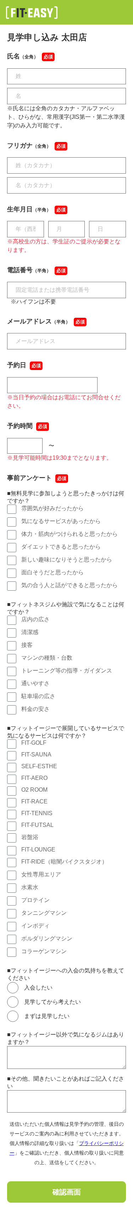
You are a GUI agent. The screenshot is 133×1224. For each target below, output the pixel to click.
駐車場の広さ (38, 696)
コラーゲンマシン (44, 951)
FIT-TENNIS (36, 813)
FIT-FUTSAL (37, 825)
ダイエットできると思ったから (61, 547)
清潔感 (29, 632)
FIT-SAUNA (36, 754)
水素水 (29, 887)
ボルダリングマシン (46, 938)
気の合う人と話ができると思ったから (69, 585)
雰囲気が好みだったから (52, 508)
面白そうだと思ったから (52, 572)
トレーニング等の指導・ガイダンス (66, 671)
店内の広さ (35, 619)
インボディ (35, 926)
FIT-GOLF (33, 743)
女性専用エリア (41, 874)
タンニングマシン (44, 913)
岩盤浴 (29, 837)
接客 (27, 645)
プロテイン (35, 900)
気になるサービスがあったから (61, 521)
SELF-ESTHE (39, 766)
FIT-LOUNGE (38, 849)
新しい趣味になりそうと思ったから (66, 559)
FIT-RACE (34, 801)
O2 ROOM (34, 790)
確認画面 (66, 1192)
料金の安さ (35, 709)
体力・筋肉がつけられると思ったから (69, 534)
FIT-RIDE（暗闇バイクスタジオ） (64, 862)
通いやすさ (35, 683)
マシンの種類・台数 (46, 658)
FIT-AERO (34, 778)
